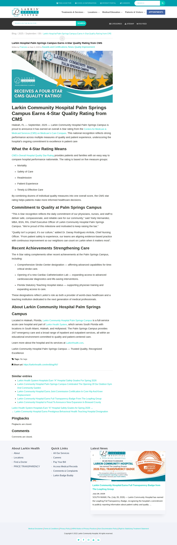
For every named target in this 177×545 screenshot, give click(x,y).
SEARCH (81, 23)
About (17, 453)
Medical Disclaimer (35, 529)
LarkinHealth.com (74, 343)
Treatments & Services (73, 12)
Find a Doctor (64, 3)
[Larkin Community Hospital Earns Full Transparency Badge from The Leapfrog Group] (128, 466)
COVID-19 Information (86, 3)
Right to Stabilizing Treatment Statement (134, 529)
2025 (20, 33)
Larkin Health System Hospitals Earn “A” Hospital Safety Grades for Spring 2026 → (52, 408)
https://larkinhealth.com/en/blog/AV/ (41, 364)
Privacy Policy (65, 529)
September (30, 33)
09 (39, 33)
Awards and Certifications (54, 47)
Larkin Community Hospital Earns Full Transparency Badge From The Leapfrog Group (59, 398)
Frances (23, 47)
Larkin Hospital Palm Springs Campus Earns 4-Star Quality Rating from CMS (57, 43)
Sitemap (130, 24)
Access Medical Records (65, 466)
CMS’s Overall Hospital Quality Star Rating (33, 155)
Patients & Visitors (134, 12)
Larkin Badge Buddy (63, 475)
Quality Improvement (85, 47)
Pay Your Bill (59, 462)
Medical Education (111, 12)
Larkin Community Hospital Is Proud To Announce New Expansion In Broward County (59, 402)
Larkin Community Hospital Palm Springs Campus (67, 320)
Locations (92, 12)
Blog (14, 33)
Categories (116, 24)
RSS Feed (142, 24)
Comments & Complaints (65, 471)
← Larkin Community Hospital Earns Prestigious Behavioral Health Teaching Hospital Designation (60, 411)
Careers (125, 3)
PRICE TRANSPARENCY (27, 466)
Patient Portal (109, 3)
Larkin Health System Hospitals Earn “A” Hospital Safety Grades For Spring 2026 (57, 380)
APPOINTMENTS (156, 12)
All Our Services (61, 453)
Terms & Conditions (51, 529)
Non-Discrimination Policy (107, 529)
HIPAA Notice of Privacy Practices (84, 529)
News (71, 47)
